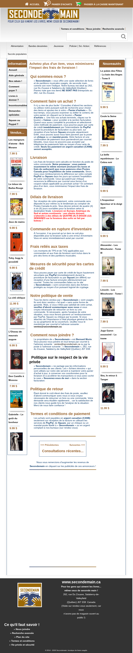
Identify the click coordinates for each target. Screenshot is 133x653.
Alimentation (17, 46)
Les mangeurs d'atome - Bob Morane (16, 143)
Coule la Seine (108, 116)
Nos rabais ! (15, 81)
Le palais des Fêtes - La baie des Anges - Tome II (111, 75)
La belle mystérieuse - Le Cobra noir (109, 158)
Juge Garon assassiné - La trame (108, 334)
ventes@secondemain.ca (67, 344)
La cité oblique (17, 297)
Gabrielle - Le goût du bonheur (16, 418)
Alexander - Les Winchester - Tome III (110, 249)
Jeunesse (59, 46)
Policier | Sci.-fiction (79, 46)
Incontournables (18, 105)
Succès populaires (17, 54)
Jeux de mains (17, 222)
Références (100, 46)
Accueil (13, 70)
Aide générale (16, 75)
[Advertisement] (63, 494)
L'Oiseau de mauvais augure (15, 335)
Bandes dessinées (38, 46)
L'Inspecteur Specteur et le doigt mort (111, 204)
